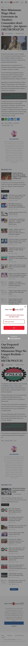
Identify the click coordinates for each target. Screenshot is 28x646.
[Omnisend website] (14, 337)
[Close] (25, 307)
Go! (14, 328)
